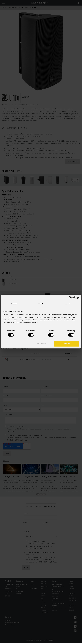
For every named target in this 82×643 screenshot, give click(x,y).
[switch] (31, 335)
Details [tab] (41, 304)
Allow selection (40, 343)
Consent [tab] (14, 304)
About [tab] (67, 304)
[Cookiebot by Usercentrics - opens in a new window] (70, 297)
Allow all (67, 343)
